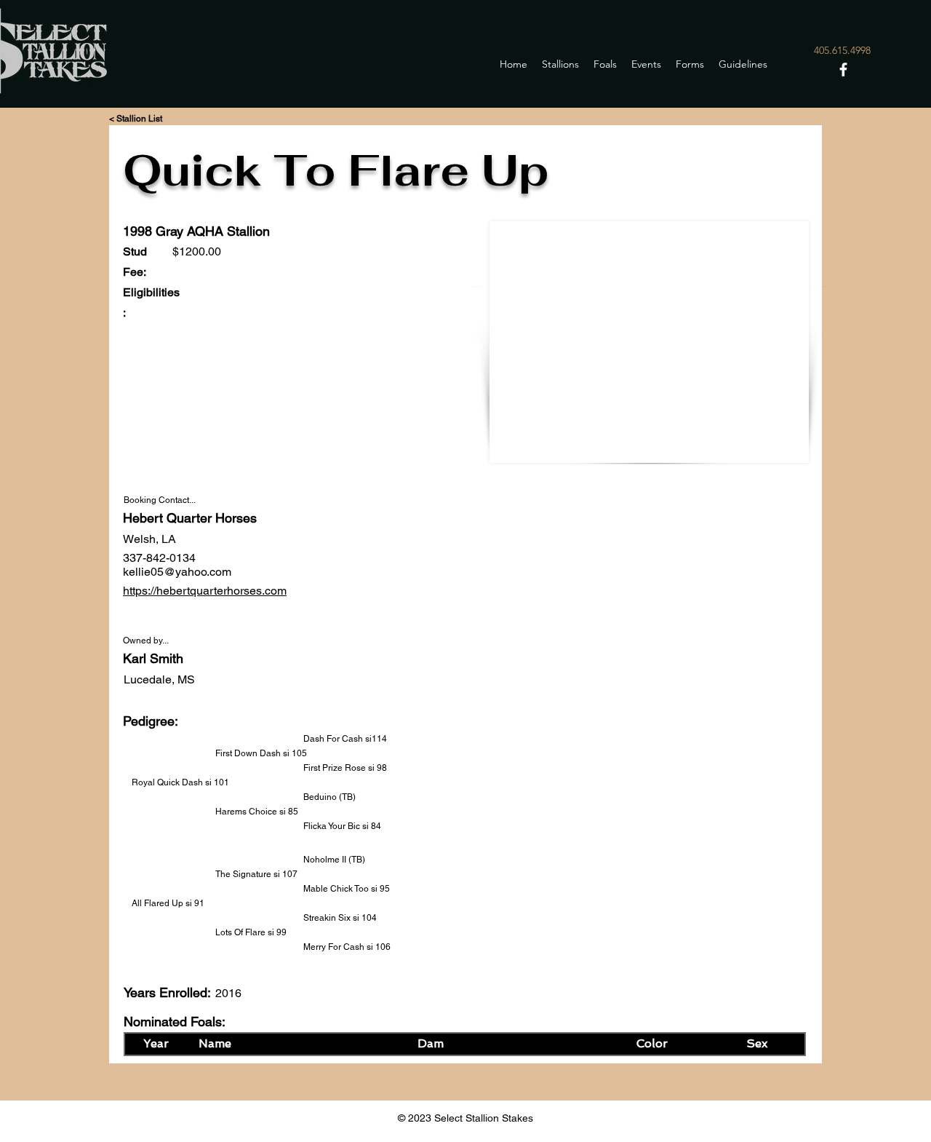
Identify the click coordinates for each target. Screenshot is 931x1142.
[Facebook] (843, 69)
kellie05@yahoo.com (177, 572)
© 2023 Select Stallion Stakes (465, 1118)
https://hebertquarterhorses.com (205, 591)
